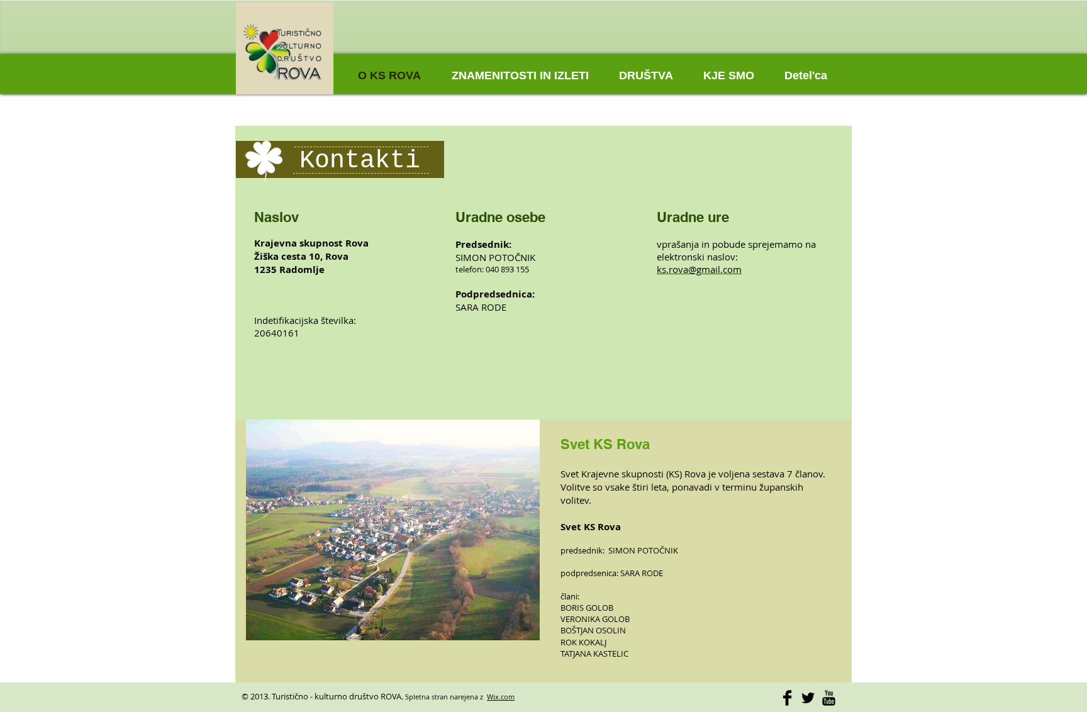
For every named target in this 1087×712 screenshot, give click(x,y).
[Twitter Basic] (808, 698)
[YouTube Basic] (829, 698)
